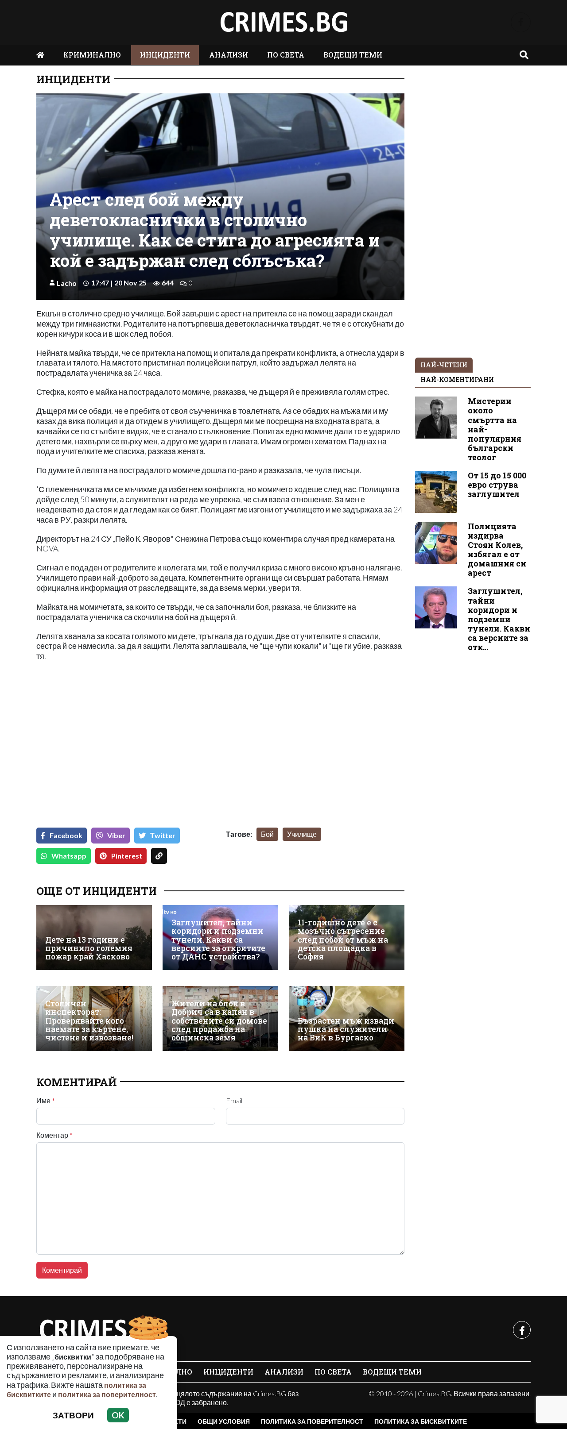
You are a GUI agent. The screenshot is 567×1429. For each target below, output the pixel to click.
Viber (116, 835)
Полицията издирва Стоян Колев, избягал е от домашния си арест (497, 549)
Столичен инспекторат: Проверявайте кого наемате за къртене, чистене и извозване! (89, 1020)
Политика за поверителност (312, 1421)
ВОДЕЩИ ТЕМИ (352, 54)
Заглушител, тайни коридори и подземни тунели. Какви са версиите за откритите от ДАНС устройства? (218, 939)
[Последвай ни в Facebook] (521, 22)
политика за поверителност (107, 1394)
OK (118, 1415)
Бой (267, 834)
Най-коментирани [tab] (457, 379)
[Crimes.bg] (102, 1330)
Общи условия (224, 1421)
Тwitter (162, 835)
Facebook (66, 835)
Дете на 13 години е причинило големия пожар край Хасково (88, 948)
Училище (302, 834)
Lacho (67, 283)
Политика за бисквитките (420, 1421)
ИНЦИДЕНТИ (165, 54)
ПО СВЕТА (285, 54)
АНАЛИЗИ (228, 54)
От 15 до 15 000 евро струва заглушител (497, 484)
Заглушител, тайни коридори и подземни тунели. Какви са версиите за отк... (499, 619)
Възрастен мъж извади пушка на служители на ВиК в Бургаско (346, 1029)
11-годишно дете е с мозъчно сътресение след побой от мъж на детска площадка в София (343, 939)
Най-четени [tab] (443, 365)
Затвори (73, 1415)
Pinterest (126, 855)
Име (45, 1100)
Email (234, 1100)
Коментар (54, 1135)
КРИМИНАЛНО (92, 54)
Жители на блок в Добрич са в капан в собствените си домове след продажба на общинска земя (219, 1020)
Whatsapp (68, 855)
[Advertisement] (125, 751)
